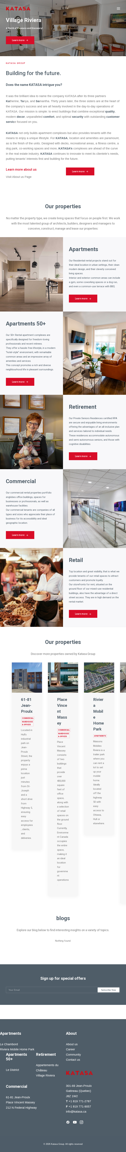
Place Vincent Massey (20, 1102)
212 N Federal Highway (21, 1107)
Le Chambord (9, 1044)
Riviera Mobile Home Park (17, 1049)
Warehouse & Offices (27, 723)
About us (72, 1044)
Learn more (18, 40)
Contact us (73, 1059)
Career (70, 1049)
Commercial (28, 718)
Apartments (100, 736)
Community (73, 1054)
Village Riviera (45, 1075)
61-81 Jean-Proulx (26, 705)
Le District (12, 1070)
